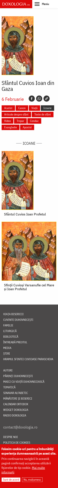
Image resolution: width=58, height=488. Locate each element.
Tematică (9, 387)
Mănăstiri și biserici (17, 398)
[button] (42, 4)
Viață (34, 108)
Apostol (27, 127)
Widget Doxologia (15, 410)
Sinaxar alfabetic (15, 393)
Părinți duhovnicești (18, 376)
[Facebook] (32, 99)
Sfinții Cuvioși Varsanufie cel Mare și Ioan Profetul (29, 287)
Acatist (8, 108)
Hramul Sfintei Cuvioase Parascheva (28, 359)
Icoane (47, 108)
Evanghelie (10, 127)
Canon (22, 108)
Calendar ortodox (15, 404)
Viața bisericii (13, 314)
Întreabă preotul (15, 342)
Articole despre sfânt (16, 114)
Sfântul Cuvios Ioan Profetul (25, 214)
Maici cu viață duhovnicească (23, 381)
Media (7, 348)
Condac (34, 121)
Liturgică (10, 331)
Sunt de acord (11, 479)
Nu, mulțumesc (32, 479)
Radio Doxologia (14, 415)
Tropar (20, 121)
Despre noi (10, 437)
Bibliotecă (10, 336)
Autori (8, 370)
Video (7, 121)
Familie (8, 325)
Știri (6, 353)
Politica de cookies (16, 442)
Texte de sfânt (42, 114)
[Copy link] (47, 99)
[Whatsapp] (39, 99)
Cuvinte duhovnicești (18, 320)
